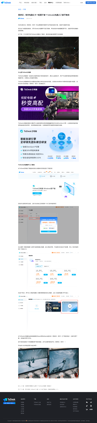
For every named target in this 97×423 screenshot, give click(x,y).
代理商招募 (75, 402)
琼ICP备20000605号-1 (63, 420)
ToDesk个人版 (37, 402)
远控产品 (49, 402)
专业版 (22, 406)
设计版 (22, 411)
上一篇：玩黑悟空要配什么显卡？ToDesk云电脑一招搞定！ (36, 386)
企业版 (22, 409)
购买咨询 (49, 404)
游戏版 (22, 404)
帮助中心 (75, 404)
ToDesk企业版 (37, 404)
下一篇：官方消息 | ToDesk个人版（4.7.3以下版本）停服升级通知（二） (39, 389)
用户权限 (83, 420)
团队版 (22, 413)
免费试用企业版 (91, 2)
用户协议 (88, 420)
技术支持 (62, 404)
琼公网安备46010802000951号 (33, 420)
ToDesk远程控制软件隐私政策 (74, 420)
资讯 (19, 9)
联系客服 (75, 406)
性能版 (22, 402)
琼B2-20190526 (54, 420)
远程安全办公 (63, 406)
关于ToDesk (76, 411)
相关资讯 (75, 409)
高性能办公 (62, 402)
